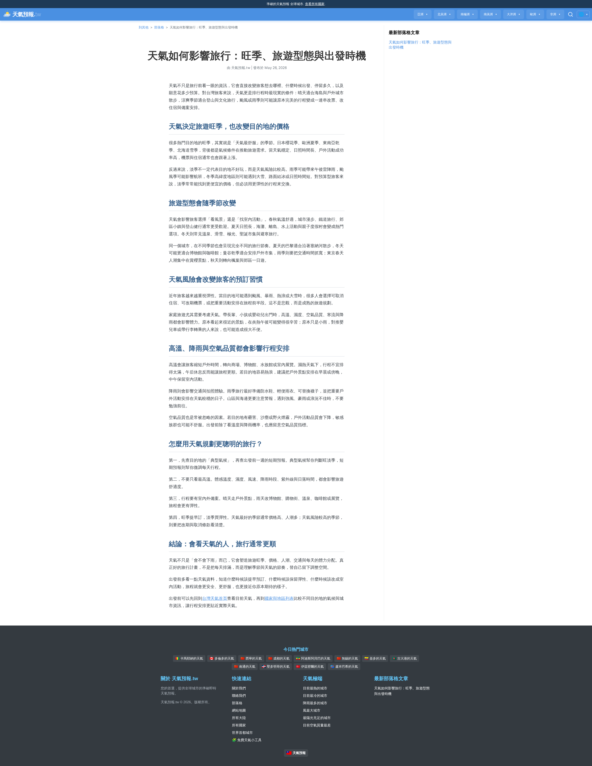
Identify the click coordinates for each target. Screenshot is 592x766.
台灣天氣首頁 (214, 598)
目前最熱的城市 (315, 688)
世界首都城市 (242, 733)
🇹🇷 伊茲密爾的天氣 (310, 666)
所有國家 (239, 725)
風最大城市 (311, 710)
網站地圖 (239, 710)
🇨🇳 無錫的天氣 (347, 658)
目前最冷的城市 (315, 695)
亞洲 (422, 14)
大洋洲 (513, 14)
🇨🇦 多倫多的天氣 (222, 658)
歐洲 (535, 14)
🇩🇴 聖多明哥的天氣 (276, 666)
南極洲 (467, 14)
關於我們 (239, 688)
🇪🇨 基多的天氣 (375, 658)
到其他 (143, 27)
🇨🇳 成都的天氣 (279, 658)
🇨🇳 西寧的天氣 (251, 658)
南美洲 (490, 14)
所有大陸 (239, 718)
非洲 (555, 14)
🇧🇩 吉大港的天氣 (404, 658)
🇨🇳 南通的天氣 (244, 666)
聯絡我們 (239, 695)
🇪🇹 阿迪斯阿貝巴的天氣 (313, 658)
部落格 (159, 27)
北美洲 (444, 14)
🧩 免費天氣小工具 (247, 740)
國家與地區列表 (279, 598)
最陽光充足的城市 (317, 718)
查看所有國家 (314, 4)
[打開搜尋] (570, 14)
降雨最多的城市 (315, 703)
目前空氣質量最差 (317, 725)
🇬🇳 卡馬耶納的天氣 (189, 658)
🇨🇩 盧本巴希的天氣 (344, 666)
